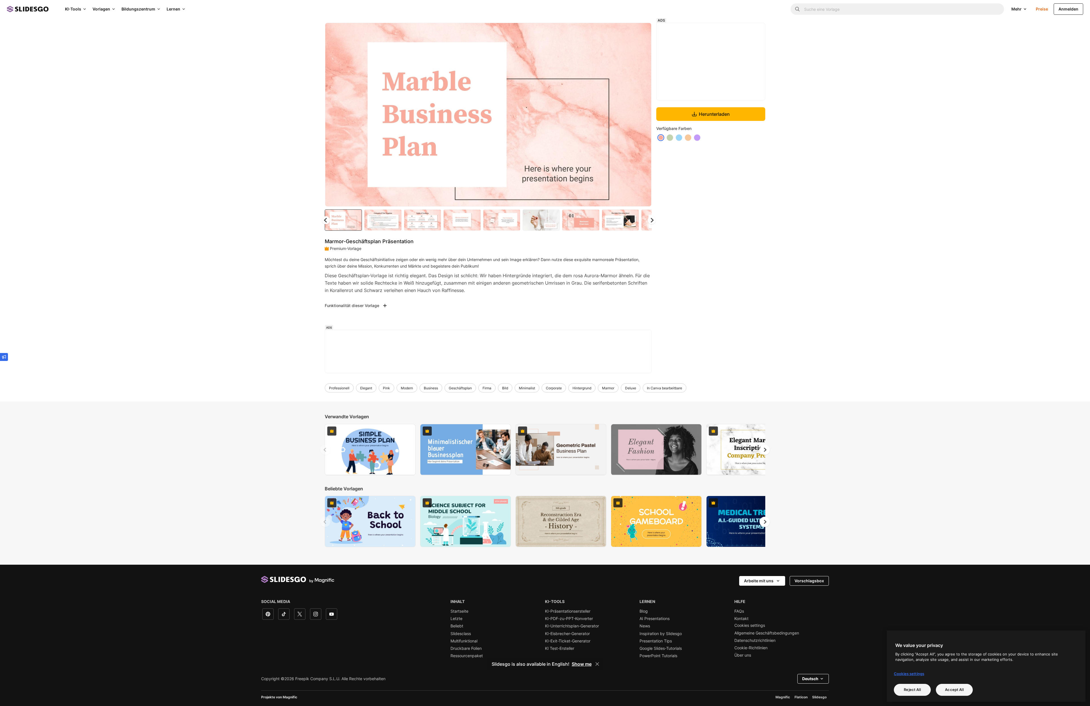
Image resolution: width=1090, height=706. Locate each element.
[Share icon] (641, 31)
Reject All (912, 689)
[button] (651, 220)
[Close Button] (597, 664)
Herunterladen (714, 114)
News (645, 626)
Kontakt (741, 618)
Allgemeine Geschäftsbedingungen (766, 633)
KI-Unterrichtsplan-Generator (572, 626)
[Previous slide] (325, 450)
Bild (505, 388)
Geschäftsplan (460, 388)
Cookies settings (749, 625)
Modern (407, 388)
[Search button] (797, 9)
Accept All (954, 689)
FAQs (739, 611)
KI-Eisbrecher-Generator (567, 633)
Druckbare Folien (466, 648)
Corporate (554, 388)
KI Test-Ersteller (559, 648)
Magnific (782, 697)
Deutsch (810, 678)
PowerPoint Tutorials (658, 656)
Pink (386, 388)
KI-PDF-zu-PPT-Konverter (569, 618)
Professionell (339, 388)
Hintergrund (582, 388)
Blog (644, 611)
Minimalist (527, 388)
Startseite (459, 611)
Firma (487, 388)
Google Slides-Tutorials (661, 648)
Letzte (456, 618)
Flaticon (801, 697)
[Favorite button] (627, 31)
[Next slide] (643, 115)
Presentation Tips (656, 641)
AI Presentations (655, 618)
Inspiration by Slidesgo (661, 633)
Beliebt (456, 626)
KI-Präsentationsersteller (567, 611)
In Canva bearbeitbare (664, 388)
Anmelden (1068, 9)
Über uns (742, 655)
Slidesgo (819, 697)
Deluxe (630, 388)
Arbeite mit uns (759, 580)
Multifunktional (463, 641)
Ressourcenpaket (466, 656)
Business (431, 388)
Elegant (366, 388)
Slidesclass (460, 633)
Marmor (608, 388)
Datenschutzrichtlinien (754, 640)
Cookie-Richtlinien (751, 648)
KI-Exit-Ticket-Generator (567, 641)
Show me (582, 664)
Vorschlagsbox (809, 580)
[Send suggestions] (4, 357)
